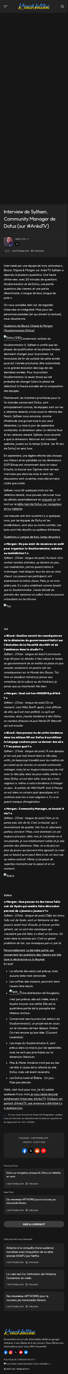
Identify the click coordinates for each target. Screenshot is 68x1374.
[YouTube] (20, 1352)
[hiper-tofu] (8, 241)
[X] (15, 1352)
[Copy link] (43, 1151)
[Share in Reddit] (37, 1151)
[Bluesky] (25, 1352)
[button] (5, 6)
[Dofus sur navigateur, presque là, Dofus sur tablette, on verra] (34, 1178)
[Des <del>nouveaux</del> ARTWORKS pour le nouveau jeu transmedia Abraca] (34, 1205)
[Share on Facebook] (24, 1151)
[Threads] (10, 1352)
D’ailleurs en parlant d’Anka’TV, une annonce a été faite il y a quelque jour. (33, 1103)
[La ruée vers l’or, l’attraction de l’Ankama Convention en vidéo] (34, 1279)
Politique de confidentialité (19, 1359)
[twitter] (17, 244)
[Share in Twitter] (31, 1151)
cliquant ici (49, 499)
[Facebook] (5, 1352)
